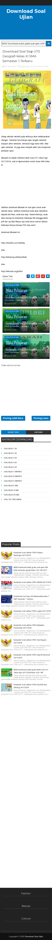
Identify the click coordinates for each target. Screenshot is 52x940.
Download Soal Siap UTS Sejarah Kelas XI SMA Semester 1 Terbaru (24, 351)
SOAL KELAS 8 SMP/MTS (13, 476)
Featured (38, 432)
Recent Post (13, 432)
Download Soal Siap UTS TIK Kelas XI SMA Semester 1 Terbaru (25, 299)
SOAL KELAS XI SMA (40, 66)
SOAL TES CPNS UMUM (12, 499)
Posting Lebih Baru (13, 418)
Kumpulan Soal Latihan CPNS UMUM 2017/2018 (32, 582)
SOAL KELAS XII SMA (11, 495)
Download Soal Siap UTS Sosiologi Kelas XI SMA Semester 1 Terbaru (25, 325)
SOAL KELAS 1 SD (10, 449)
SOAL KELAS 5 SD (10, 467)
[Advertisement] (22, 184)
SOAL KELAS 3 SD (10, 458)
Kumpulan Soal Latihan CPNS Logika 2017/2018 (32, 611)
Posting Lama (41, 418)
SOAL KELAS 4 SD (10, 463)
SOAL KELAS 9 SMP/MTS (13, 481)
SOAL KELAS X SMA (11, 486)
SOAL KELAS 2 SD (10, 453)
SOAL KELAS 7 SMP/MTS (13, 472)
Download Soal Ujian (26, 14)
